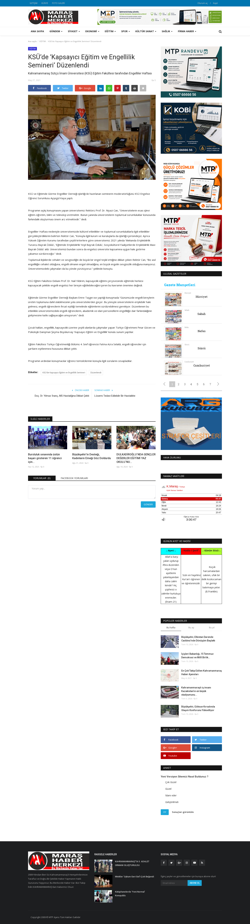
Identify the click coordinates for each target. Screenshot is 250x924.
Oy (164, 812)
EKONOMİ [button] (91, 31)
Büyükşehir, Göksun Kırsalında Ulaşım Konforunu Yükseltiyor (198, 708)
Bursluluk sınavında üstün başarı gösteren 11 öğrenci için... (45, 458)
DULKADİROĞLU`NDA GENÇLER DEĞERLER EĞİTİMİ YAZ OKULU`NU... (136, 458)
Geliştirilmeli (171, 802)
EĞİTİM (42, 41)
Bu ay (191, 627)
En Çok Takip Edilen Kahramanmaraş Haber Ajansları (201, 672)
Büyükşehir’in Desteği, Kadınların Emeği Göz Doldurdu (91, 456)
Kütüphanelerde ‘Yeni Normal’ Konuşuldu (130, 893)
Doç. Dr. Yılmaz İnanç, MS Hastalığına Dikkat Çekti (62, 395)
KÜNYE (44, 3)
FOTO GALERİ (58, 3)
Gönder (148, 504)
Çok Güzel (170, 782)
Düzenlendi (95, 372)
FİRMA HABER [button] (186, 31)
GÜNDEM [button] (55, 31)
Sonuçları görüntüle (183, 812)
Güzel (168, 788)
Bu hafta (170, 627)
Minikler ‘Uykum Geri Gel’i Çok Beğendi (134, 876)
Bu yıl (211, 627)
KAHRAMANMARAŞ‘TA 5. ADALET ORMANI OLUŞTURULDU (132, 863)
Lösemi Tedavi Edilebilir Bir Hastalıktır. (115, 395)
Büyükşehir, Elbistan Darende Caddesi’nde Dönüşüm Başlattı (198, 639)
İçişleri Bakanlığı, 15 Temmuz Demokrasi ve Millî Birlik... (197, 655)
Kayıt (215, 3)
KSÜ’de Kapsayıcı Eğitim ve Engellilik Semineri (64, 372)
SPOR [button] (124, 31)
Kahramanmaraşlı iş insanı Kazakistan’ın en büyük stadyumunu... (196, 691)
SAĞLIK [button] (166, 31)
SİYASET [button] (73, 31)
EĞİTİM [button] (109, 31)
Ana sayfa (37, 31)
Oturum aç (202, 3)
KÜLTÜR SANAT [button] (145, 31)
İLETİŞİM (33, 3)
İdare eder (171, 795)
